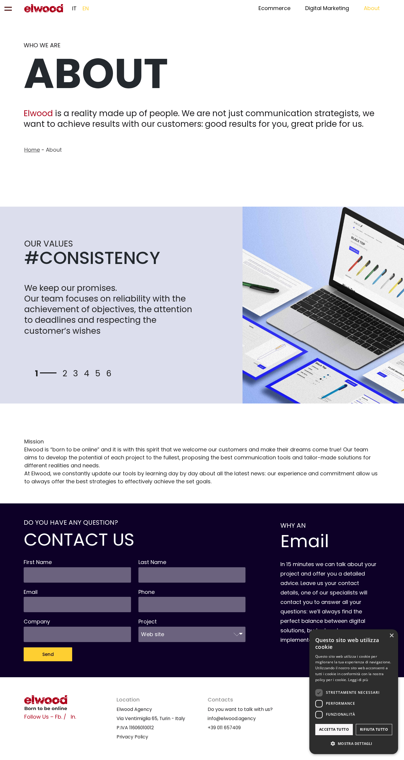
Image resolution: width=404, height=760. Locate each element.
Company (37, 621)
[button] (353, 743)
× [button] (391, 635)
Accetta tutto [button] (334, 729)
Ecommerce (274, 8)
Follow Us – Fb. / (45, 716)
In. (73, 716)
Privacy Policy (132, 736)
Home (32, 149)
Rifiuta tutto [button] (374, 729)
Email (31, 592)
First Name (38, 562)
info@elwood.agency (232, 718)
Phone (146, 592)
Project (147, 621)
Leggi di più (358, 679)
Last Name (152, 562)
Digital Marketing (327, 8)
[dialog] (353, 691)
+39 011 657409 (224, 727)
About (372, 8)
